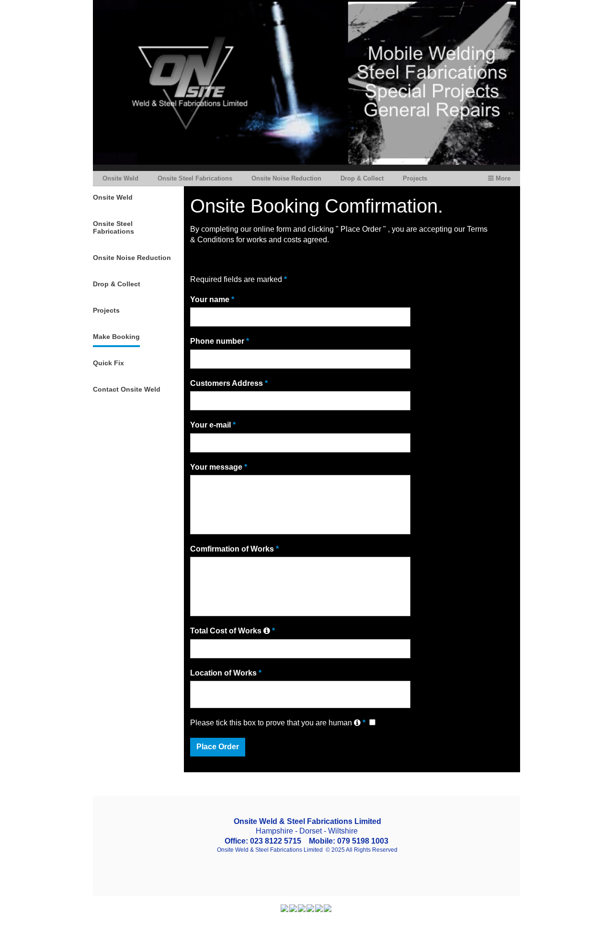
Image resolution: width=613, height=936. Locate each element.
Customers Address (229, 383)
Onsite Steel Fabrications (195, 178)
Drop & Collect (362, 178)
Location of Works (225, 673)
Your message (218, 467)
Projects (415, 178)
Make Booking (116, 336)
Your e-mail (213, 425)
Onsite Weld (120, 178)
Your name (212, 299)
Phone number (219, 341)
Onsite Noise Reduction (286, 178)
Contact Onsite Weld (126, 389)
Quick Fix (108, 363)
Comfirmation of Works (234, 549)
